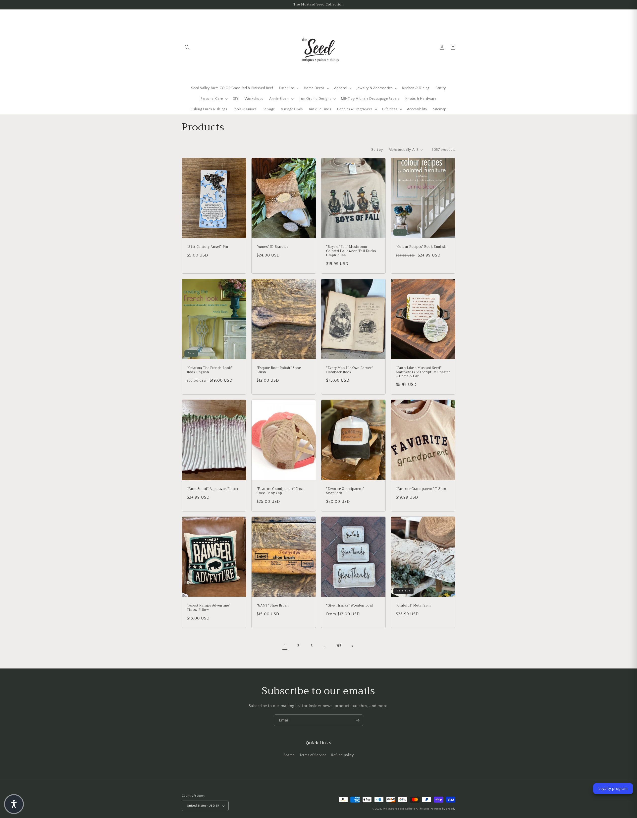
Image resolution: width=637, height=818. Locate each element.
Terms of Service (313, 755)
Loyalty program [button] (613, 788)
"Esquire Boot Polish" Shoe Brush (279, 370)
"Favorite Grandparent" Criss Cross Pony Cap (280, 491)
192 (338, 646)
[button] (187, 47)
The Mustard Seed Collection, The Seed (406, 809)
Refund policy (342, 755)
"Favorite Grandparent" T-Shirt (421, 489)
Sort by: (377, 150)
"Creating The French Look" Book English (210, 370)
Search (289, 755)
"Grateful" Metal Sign (413, 606)
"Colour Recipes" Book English (421, 247)
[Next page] (352, 646)
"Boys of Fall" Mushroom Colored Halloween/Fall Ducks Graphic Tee (351, 251)
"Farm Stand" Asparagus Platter (213, 489)
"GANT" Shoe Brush (273, 606)
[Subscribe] (357, 720)
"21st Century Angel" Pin (207, 247)
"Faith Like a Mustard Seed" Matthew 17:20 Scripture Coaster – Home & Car (423, 372)
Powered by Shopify (442, 809)
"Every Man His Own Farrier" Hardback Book (349, 370)
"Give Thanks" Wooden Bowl (349, 606)
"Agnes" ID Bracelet (272, 247)
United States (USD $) (203, 805)
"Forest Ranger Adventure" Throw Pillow (208, 608)
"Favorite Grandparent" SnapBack (345, 491)
